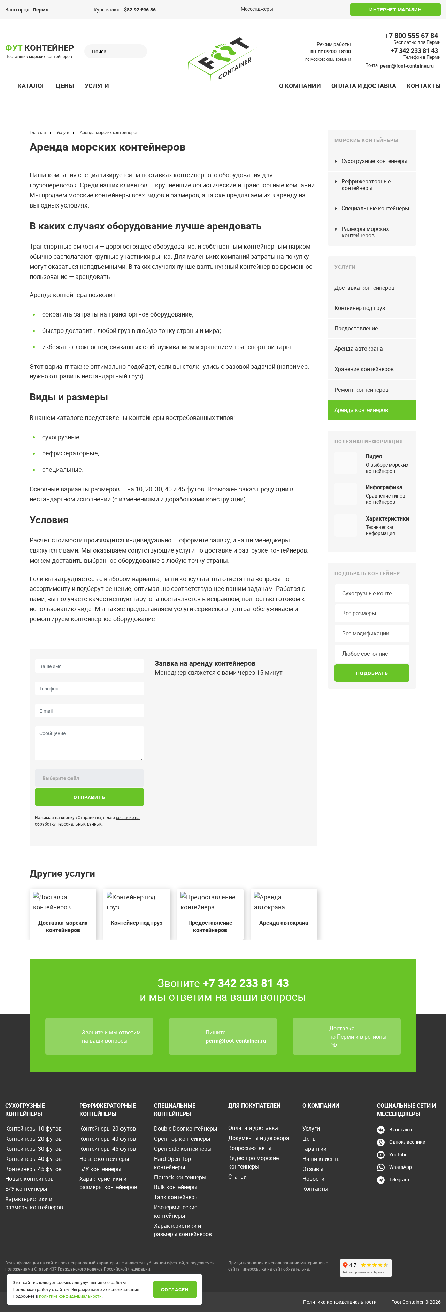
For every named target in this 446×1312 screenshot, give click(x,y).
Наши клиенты (321, 1159)
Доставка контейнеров (364, 287)
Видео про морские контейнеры (253, 1162)
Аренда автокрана (283, 923)
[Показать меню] (9, 86)
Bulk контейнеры (175, 1187)
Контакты (424, 85)
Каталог (31, 85)
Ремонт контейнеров (361, 389)
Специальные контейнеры (375, 208)
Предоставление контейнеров (210, 926)
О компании (300, 85)
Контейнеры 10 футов (33, 1128)
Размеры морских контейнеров (365, 232)
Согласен (175, 1289)
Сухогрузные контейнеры (374, 161)
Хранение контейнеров (364, 369)
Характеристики (387, 518)
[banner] (223, 61)
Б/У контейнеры (26, 1189)
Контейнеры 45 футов (33, 1169)
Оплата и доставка (363, 85)
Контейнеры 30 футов (33, 1149)
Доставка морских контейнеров (62, 926)
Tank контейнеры (176, 1197)
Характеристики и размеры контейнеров (34, 1203)
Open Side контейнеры (183, 1149)
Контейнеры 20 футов (33, 1138)
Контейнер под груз (136, 923)
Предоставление (356, 328)
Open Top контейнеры (182, 1138)
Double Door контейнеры (185, 1128)
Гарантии (314, 1149)
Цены (65, 85)
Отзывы (312, 1169)
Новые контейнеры (30, 1178)
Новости (313, 1178)
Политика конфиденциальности (340, 1301)
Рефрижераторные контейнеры (366, 185)
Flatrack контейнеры (180, 1177)
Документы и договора (258, 1138)
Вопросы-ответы (249, 1148)
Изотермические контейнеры (175, 1211)
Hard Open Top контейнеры (172, 1163)
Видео (374, 456)
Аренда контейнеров (361, 410)
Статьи (237, 1176)
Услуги (97, 85)
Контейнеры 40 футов (33, 1159)
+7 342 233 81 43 (414, 50)
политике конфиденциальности (70, 1296)
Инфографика (384, 487)
